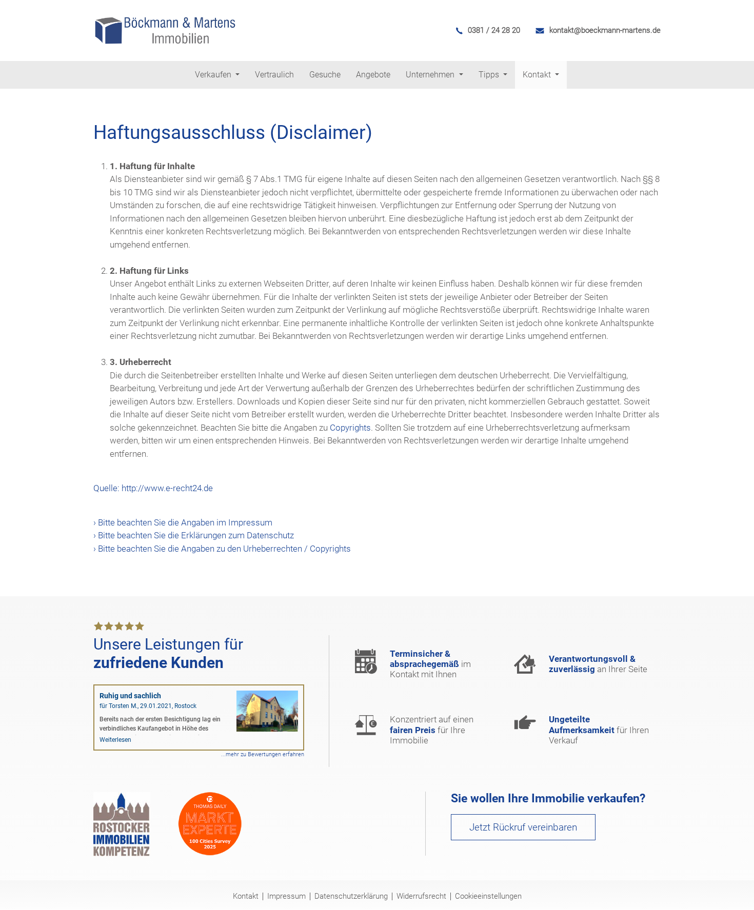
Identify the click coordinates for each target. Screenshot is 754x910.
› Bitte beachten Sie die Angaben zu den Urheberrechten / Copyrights (222, 548)
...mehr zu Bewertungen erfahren (262, 754)
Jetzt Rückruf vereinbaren (523, 827)
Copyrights (350, 427)
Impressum (286, 897)
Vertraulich (274, 74)
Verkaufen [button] (214, 74)
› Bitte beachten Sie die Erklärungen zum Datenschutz (193, 535)
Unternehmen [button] (431, 74)
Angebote (373, 74)
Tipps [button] (490, 74)
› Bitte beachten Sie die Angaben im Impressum (182, 522)
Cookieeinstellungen (488, 897)
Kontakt (246, 897)
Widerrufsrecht (421, 897)
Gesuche (325, 74)
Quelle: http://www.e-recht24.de (153, 488)
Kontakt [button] (538, 74)
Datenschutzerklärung (351, 897)
